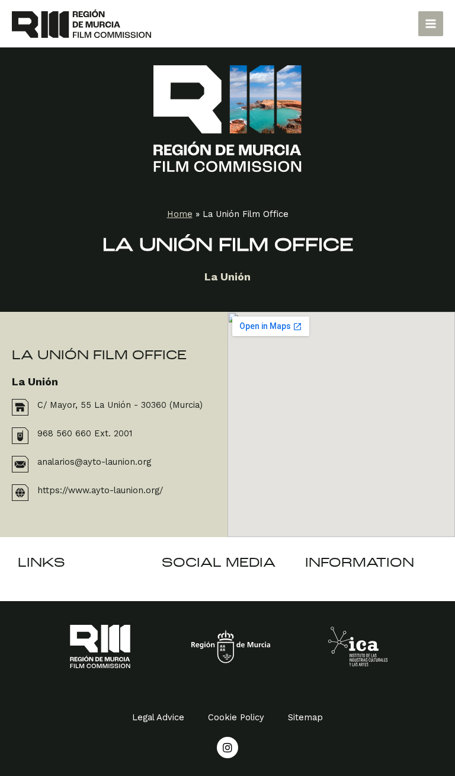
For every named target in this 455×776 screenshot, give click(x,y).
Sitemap (305, 717)
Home (180, 214)
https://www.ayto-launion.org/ (100, 490)
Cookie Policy (236, 717)
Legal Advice (158, 717)
